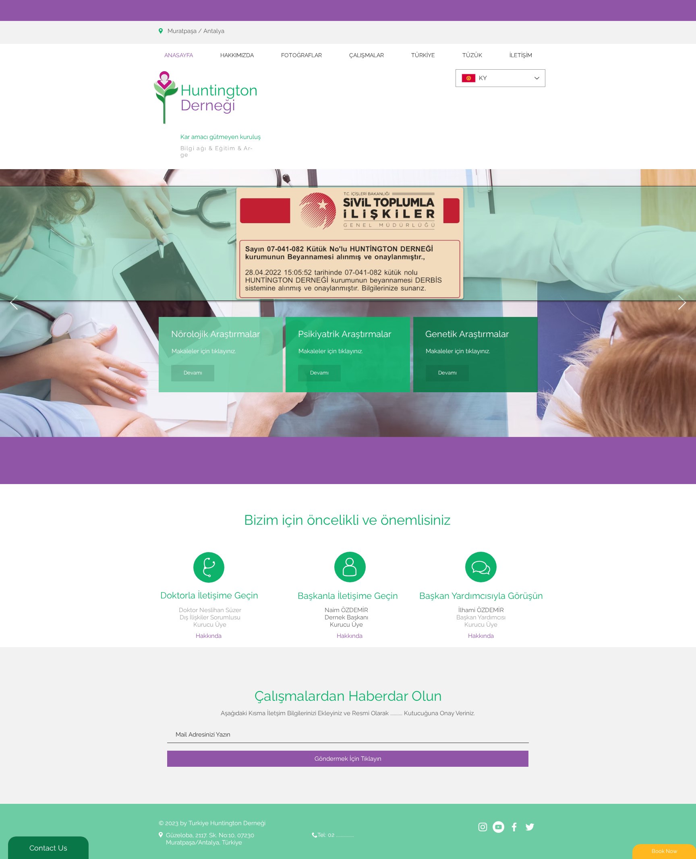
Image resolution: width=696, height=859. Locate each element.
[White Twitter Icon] (530, 827)
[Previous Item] (14, 303)
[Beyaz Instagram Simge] (483, 827)
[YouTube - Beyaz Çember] (498, 827)
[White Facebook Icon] (514, 827)
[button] (367, 55)
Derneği (207, 105)
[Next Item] (682, 303)
